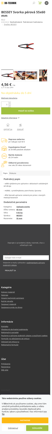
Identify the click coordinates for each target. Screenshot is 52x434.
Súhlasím (37, 428)
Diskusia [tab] (12, 173)
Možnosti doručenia (9, 98)
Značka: (10, 24)
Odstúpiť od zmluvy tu (10, 342)
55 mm (19, 218)
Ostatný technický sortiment (12, 298)
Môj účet (4, 370)
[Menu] (46, 3)
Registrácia (5, 367)
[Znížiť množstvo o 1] (10, 106)
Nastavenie (25, 420)
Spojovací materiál (8, 304)
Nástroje (4, 295)
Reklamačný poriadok (10, 332)
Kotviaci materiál (8, 292)
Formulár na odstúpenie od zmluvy (15, 338)
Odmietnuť (13, 428)
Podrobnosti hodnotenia (33, 22)
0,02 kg (19, 212)
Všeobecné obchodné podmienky (14, 329)
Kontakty (4, 326)
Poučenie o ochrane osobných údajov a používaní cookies (24, 335)
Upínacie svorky (23, 207)
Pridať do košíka (26, 111)
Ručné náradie (7, 301)
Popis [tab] (5, 173)
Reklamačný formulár (10, 345)
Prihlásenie (5, 364)
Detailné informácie (9, 118)
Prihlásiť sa (10, 270)
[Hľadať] (33, 3)
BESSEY (19, 215)
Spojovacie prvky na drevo (11, 307)
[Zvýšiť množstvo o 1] (10, 103)
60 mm (19, 209)
